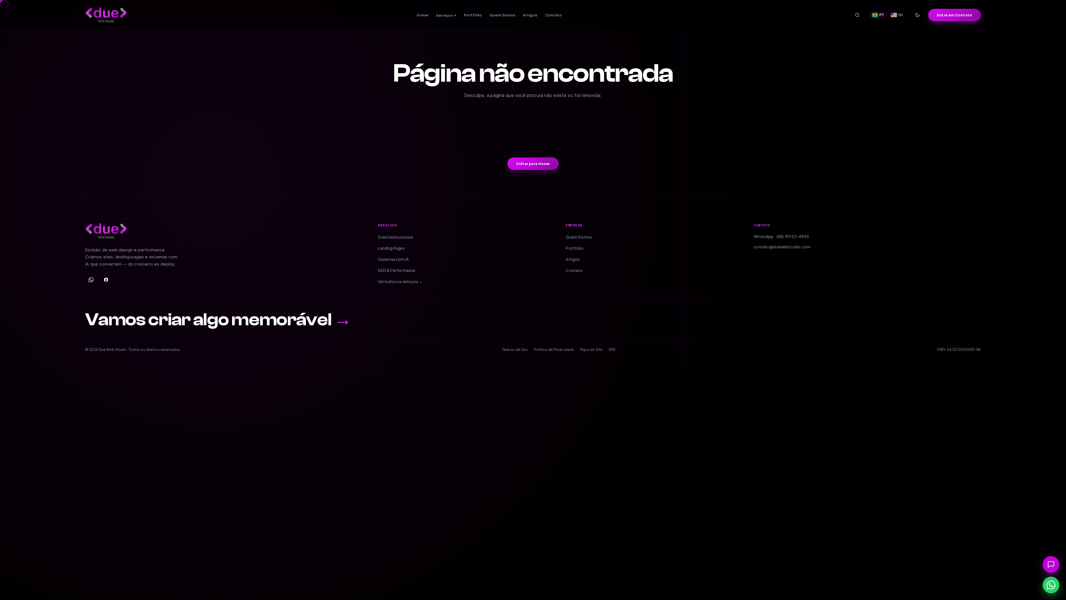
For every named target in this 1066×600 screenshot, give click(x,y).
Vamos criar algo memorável (218, 319)
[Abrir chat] (1051, 564)
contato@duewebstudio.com (782, 246)
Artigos (530, 15)
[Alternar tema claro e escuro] (917, 15)
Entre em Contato (954, 15)
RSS (612, 350)
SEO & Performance (396, 270)
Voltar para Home (533, 163)
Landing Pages (391, 248)
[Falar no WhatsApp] (1051, 585)
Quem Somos (502, 15)
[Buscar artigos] (857, 15)
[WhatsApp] (91, 280)
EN (900, 15)
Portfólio (473, 15)
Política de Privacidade (554, 350)
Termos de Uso (515, 350)
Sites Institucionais (395, 236)
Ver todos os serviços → (400, 281)
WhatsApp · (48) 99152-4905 (781, 236)
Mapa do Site (591, 350)
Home (422, 15)
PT (881, 15)
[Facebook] (106, 280)
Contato (553, 15)
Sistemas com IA (393, 259)
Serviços (446, 15)
